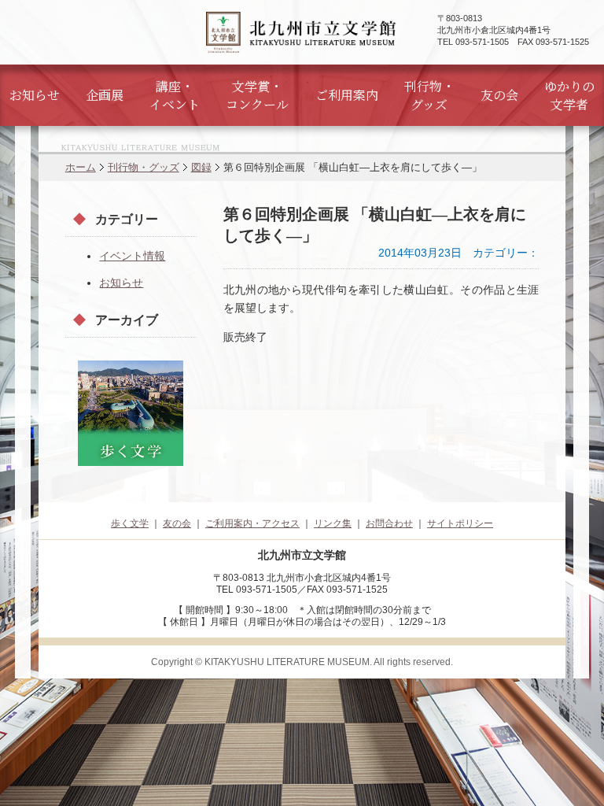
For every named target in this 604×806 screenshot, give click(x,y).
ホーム (80, 167)
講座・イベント (174, 95)
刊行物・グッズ (429, 95)
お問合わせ (389, 523)
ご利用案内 (346, 95)
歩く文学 (130, 523)
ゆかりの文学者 (569, 95)
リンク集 (333, 523)
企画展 (104, 95)
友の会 (499, 95)
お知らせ (34, 95)
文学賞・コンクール (257, 95)
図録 (201, 167)
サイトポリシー (460, 523)
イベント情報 (132, 256)
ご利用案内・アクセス (252, 523)
